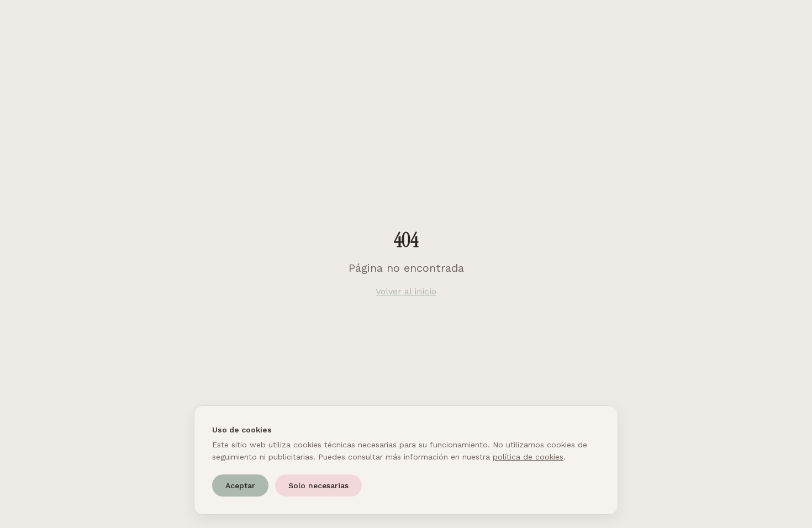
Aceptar (240, 485)
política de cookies (528, 456)
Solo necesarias (318, 485)
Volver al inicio (406, 291)
